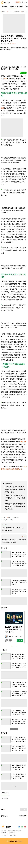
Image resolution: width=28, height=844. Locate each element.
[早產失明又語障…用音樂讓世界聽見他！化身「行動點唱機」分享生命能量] (6, 665)
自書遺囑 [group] (17, 12)
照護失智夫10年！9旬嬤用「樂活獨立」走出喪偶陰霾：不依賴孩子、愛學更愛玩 (19, 693)
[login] (22, 2)
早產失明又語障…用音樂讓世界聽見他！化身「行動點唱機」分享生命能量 (19, 665)
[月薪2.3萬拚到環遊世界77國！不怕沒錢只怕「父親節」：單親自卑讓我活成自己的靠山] (6, 684)
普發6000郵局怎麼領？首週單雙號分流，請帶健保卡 (19, 591)
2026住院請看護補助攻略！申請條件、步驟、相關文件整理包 (19, 776)
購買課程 (18, 2)
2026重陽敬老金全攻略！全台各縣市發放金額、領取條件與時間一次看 (19, 739)
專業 (12, 520)
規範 (2, 809)
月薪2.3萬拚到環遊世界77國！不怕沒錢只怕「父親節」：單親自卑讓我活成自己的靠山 (19, 684)
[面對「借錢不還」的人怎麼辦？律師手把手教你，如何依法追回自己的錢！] (6, 554)
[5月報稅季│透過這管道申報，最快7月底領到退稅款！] (6, 582)
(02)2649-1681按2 (11, 833)
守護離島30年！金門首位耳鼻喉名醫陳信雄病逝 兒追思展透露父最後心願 (19, 721)
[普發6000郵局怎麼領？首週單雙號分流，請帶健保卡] (6, 591)
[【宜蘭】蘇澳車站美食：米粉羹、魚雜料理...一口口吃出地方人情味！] (6, 563)
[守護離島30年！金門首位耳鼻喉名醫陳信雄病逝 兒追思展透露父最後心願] (6, 721)
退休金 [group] (10, 12)
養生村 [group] (3, 12)
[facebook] (19, 826)
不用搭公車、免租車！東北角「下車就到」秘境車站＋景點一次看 (19, 748)
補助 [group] (23, 12)
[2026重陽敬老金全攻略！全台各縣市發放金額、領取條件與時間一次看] (6, 739)
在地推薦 (20, 6)
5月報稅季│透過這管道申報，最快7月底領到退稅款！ (19, 582)
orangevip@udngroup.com (14, 830)
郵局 (9, 517)
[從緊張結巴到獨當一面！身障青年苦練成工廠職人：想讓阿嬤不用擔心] (6, 656)
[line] (22, 826)
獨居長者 (16, 517)
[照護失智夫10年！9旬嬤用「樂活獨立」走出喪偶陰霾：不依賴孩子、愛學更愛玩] (6, 693)
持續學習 (13, 6)
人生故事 (5, 520)
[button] (25, 2)
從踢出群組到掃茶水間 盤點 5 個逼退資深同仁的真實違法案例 (19, 767)
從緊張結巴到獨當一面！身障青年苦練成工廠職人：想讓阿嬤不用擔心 (19, 656)
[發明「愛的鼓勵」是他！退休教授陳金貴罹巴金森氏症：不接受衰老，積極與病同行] (6, 712)
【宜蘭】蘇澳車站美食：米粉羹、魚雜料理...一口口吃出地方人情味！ (19, 563)
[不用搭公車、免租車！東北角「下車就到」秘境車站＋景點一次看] (6, 748)
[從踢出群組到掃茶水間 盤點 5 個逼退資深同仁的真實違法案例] (6, 767)
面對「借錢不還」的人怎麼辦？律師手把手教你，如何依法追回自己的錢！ (19, 554)
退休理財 (5, 6)
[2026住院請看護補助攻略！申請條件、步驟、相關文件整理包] (6, 776)
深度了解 (20, 641)
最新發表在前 (22, 816)
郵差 (4, 517)
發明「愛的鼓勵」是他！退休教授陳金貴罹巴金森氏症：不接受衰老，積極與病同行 (19, 712)
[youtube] (25, 826)
